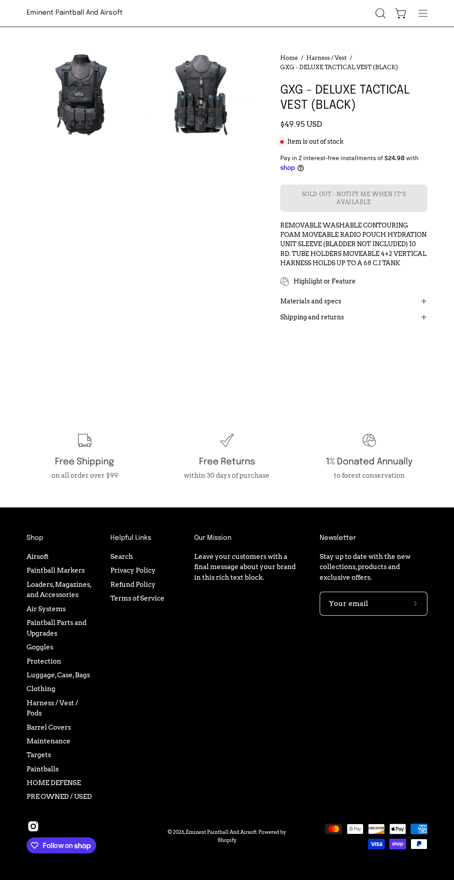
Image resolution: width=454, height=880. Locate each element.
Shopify (227, 840)
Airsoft (38, 556)
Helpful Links (130, 538)
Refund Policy (133, 584)
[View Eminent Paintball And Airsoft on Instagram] (33, 826)
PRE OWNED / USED (59, 796)
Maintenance (48, 741)
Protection (44, 660)
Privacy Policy (133, 570)
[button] (379, 13)
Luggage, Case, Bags (58, 675)
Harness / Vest (326, 57)
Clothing (41, 688)
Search (121, 556)
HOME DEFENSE (54, 782)
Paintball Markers (56, 570)
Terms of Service (137, 598)
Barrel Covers (49, 727)
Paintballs (43, 768)
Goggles (40, 647)
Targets (39, 754)
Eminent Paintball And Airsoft (75, 12)
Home (289, 57)
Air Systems (46, 608)
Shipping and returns (312, 317)
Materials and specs (310, 301)
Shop (35, 538)
